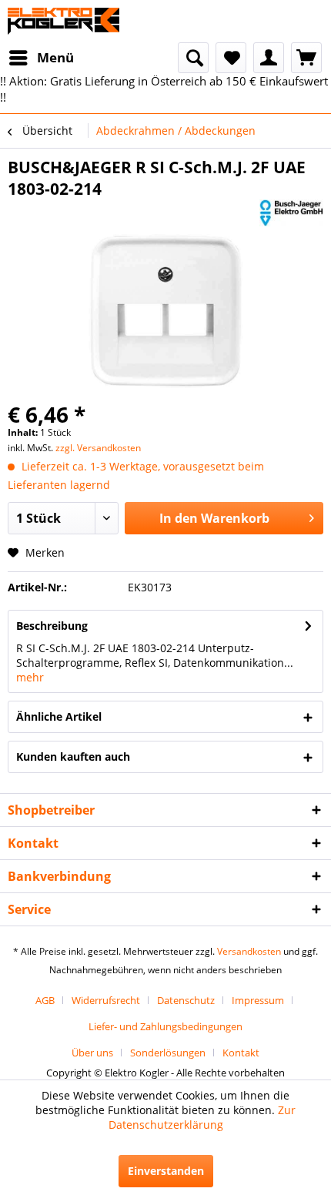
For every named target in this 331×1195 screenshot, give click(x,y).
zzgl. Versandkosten (98, 447)
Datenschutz (186, 1000)
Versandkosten (249, 951)
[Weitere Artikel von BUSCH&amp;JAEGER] (291, 212)
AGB (45, 1000)
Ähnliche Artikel (59, 716)
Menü (55, 57)
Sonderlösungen (168, 1052)
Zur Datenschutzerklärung (202, 1117)
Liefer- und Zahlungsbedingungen (165, 1026)
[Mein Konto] (268, 57)
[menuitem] (41, 57)
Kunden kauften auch (73, 756)
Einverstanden (166, 1170)
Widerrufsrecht (106, 1000)
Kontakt (240, 1052)
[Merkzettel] (231, 57)
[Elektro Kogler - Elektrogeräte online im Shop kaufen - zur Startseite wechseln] (63, 21)
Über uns (92, 1052)
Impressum (258, 1000)
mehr (30, 677)
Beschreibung (52, 625)
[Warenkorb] (306, 57)
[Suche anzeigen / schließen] (193, 57)
